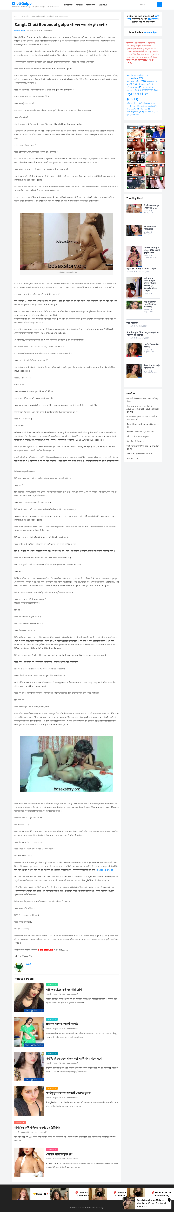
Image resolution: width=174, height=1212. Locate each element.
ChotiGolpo (22, 3)
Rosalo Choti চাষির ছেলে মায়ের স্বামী (140, 431)
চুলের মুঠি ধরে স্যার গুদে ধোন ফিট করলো (139, 453)
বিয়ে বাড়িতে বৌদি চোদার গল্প (135, 441)
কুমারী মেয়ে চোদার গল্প (133, 87)
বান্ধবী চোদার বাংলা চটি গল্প (149, 106)
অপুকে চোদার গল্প (152, 81)
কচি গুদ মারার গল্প (145, 84)
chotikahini (135, 78)
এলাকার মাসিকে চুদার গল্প (59, 1154)
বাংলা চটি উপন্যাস (132, 106)
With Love (89, 1208)
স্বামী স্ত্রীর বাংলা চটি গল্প (134, 114)
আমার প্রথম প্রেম (132, 458)
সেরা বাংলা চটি (151, 111)
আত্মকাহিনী (131, 84)
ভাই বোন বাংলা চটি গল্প (132, 109)
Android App (150, 32)
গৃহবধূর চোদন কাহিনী (148, 87)
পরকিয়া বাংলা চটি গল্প (134, 103)
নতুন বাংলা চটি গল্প (25, 16)
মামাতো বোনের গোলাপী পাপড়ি (62, 1024)
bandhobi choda (105, 869)
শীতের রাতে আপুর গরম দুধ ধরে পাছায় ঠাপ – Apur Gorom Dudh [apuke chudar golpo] (142, 409)
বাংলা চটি (29, 30)
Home (16, 16)
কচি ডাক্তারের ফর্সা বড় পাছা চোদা (64, 989)
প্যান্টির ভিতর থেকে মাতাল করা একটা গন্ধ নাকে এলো (74, 1058)
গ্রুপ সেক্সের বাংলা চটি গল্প (133, 90)
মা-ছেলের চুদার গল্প (135, 111)
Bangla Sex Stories (137, 75)
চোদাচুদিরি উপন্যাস (150, 90)
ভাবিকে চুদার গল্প (145, 109)
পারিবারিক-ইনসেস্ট (149, 103)
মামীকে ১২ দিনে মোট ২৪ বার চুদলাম (137, 436)
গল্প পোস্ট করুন (152, 18)
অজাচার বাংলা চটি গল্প (136, 81)
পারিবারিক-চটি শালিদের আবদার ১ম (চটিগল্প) (37, 1127)
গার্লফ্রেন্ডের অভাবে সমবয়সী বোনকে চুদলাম (68, 1093)
